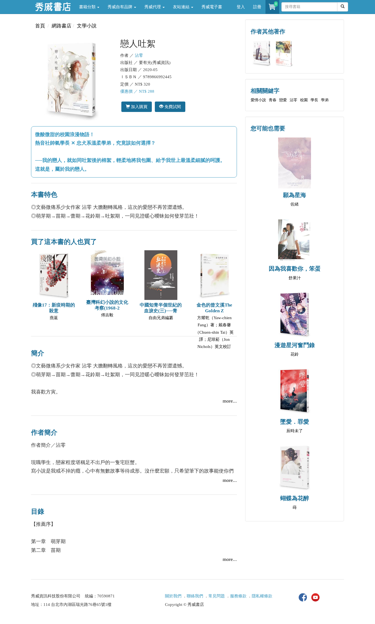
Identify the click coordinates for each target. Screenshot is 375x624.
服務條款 (238, 596)
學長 (314, 100)
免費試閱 (172, 106)
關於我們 (173, 596)
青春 (272, 100)
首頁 (40, 26)
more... (230, 401)
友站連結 (182, 7)
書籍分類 (88, 7)
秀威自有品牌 (120, 7)
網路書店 (61, 26)
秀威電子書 (212, 7)
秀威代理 (153, 7)
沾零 (139, 55)
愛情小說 (258, 100)
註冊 (257, 7)
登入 (241, 7)
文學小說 (87, 26)
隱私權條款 (262, 596)
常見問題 (216, 596)
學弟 (325, 100)
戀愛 (283, 100)
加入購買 (138, 106)
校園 (304, 100)
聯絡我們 (195, 596)
